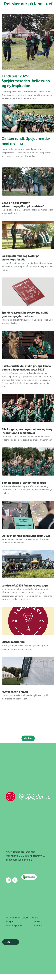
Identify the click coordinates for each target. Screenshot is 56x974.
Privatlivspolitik (14, 926)
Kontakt (35, 921)
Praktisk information (17, 918)
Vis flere (28, 738)
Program (10, 921)
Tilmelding (37, 926)
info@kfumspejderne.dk (19, 860)
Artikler (35, 918)
